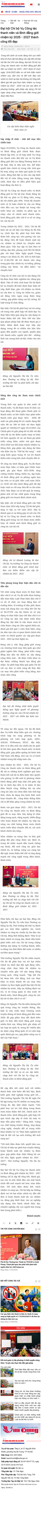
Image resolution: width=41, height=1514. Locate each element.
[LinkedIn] (21, 1223)
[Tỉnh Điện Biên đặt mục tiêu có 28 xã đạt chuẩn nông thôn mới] (7, 1372)
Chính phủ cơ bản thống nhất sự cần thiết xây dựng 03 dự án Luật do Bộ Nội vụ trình (28, 1417)
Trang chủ (3, 21)
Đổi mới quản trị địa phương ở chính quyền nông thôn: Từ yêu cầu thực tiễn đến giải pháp (20, 1361)
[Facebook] (10, 1223)
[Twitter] (15, 1223)
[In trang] (38, 1223)
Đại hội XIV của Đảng (30, 21)
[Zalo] (27, 1223)
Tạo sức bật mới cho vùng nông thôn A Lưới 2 (28, 1381)
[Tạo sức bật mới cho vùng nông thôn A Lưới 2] (7, 1383)
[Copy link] (32, 1223)
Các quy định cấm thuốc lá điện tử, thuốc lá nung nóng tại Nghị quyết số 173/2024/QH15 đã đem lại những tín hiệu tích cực (20, 1316)
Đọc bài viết (9, 49)
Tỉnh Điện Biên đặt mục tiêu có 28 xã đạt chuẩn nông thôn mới (28, 1370)
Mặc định (21, 49)
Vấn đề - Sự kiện (11, 12)
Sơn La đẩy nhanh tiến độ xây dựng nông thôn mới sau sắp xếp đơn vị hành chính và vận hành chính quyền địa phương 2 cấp (28, 1406)
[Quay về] (4, 1223)
